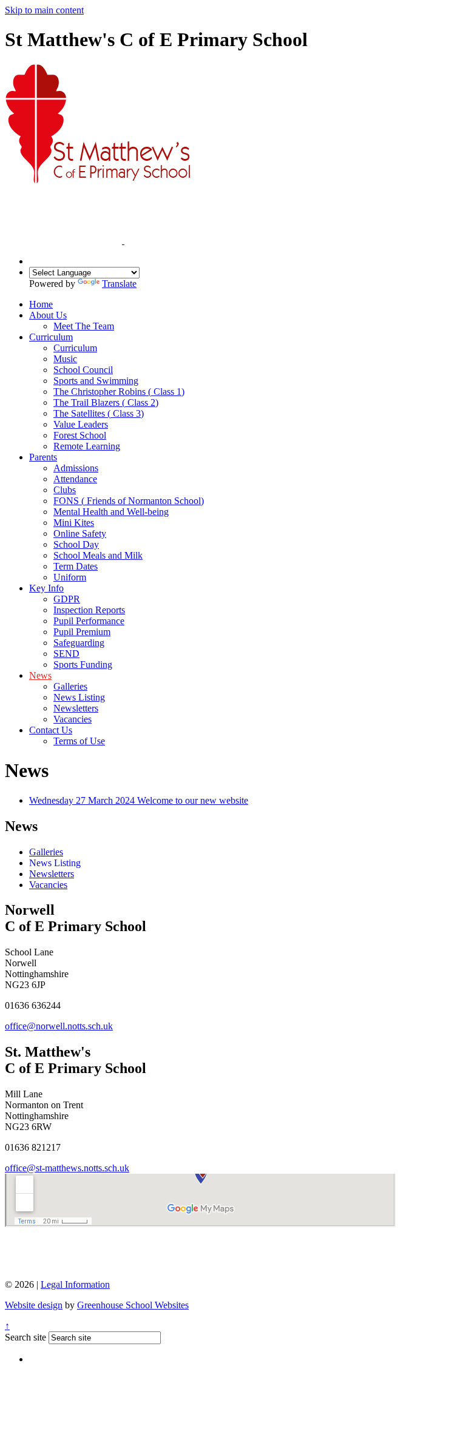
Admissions (75, 468)
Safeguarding (78, 643)
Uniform (69, 577)
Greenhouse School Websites (133, 1305)
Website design (33, 1305)
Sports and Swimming (95, 380)
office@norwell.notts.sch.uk (59, 1026)
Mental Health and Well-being (111, 511)
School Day (76, 544)
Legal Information (75, 1284)
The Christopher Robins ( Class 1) (118, 391)
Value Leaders (80, 424)
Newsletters (75, 708)
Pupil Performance (88, 621)
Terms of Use (79, 741)
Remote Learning (86, 446)
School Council (83, 370)
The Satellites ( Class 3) (98, 413)
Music (65, 359)
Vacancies (72, 719)
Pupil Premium (81, 632)
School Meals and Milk (98, 555)
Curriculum (51, 337)
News (40, 675)
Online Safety (79, 533)
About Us (48, 315)
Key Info (46, 588)
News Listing (79, 697)
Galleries (70, 686)
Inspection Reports (89, 610)
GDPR (66, 599)
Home (41, 304)
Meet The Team (83, 326)
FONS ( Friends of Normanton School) (128, 501)
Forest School (79, 435)
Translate (119, 283)
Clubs (64, 490)
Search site (25, 1337)
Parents (43, 457)
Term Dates (75, 566)
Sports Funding (82, 664)
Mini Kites (73, 522)
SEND (66, 653)
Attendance (75, 479)
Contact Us (50, 730)
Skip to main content (44, 10)
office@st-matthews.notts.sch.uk (67, 1168)
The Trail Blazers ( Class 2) (105, 402)
